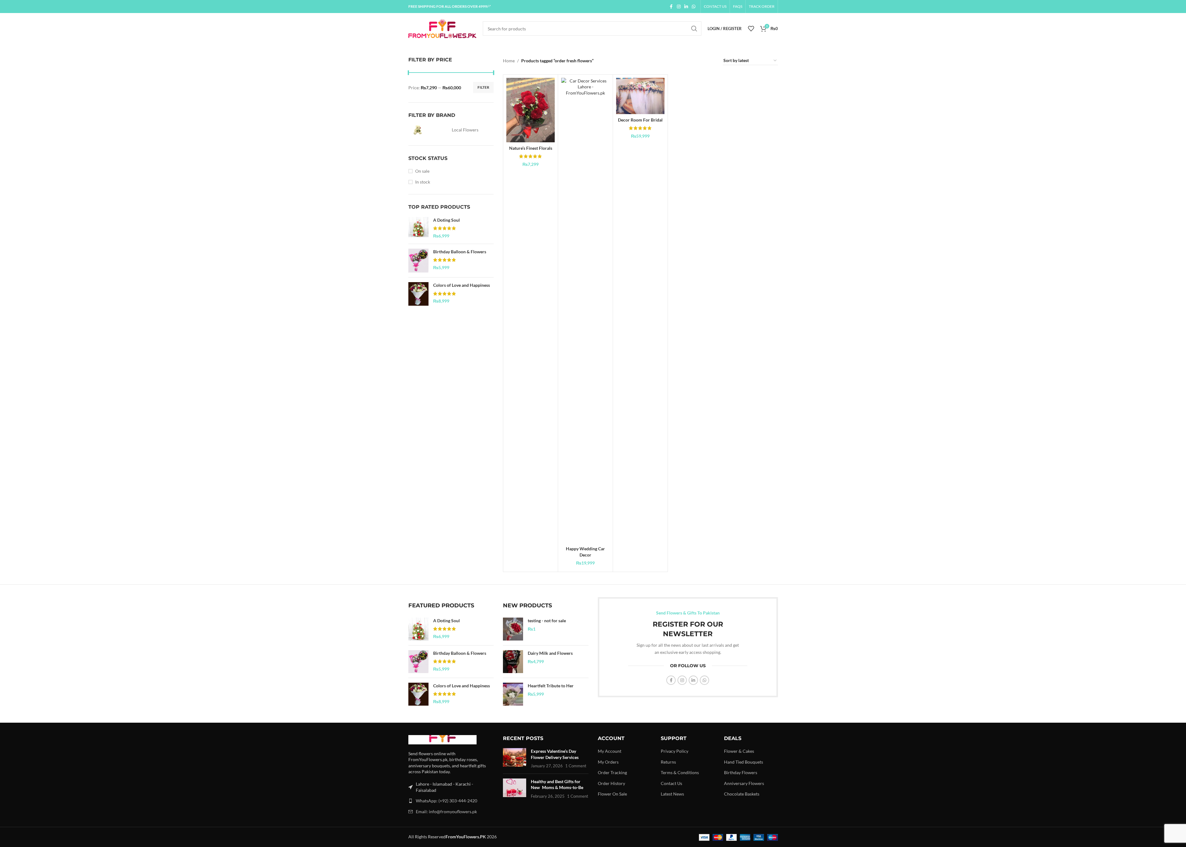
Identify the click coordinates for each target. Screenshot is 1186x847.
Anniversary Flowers (744, 783)
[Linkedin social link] (686, 6)
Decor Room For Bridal (640, 119)
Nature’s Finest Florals (530, 148)
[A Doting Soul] (418, 228)
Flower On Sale (612, 793)
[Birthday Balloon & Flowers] (418, 261)
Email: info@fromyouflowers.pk (446, 811)
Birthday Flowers (740, 772)
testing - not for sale (547, 620)
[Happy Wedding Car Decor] (585, 310)
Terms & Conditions (680, 772)
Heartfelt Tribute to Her (551, 685)
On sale (422, 171)
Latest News (672, 793)
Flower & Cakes (739, 751)
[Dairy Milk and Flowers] (513, 661)
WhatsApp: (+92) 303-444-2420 (446, 800)
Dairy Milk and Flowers (550, 653)
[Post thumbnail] (514, 758)
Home (509, 60)
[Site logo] (442, 28)
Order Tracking (612, 772)
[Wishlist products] (751, 28)
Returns (668, 762)
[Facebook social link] (671, 6)
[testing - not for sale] (513, 629)
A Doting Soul (446, 220)
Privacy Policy (674, 751)
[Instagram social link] (678, 6)
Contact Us (671, 783)
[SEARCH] (694, 28)
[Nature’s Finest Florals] (530, 110)
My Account (609, 751)
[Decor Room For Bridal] (640, 96)
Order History (611, 783)
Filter (483, 87)
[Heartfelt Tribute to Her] (513, 694)
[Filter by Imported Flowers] (428, 130)
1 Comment (575, 766)
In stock (422, 181)
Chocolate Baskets (741, 793)
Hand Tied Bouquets (743, 762)
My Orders (608, 762)
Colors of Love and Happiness (461, 285)
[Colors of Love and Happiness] (418, 294)
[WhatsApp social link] (693, 6)
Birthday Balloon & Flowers (459, 251)
